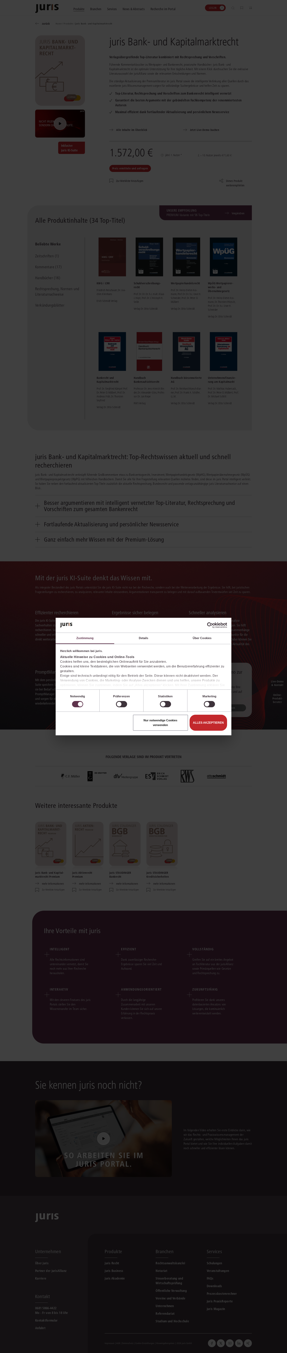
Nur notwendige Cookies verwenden (160, 723)
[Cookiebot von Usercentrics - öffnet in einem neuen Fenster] (210, 625)
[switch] (121, 704)
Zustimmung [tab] (85, 638)
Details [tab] (143, 638)
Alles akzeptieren (208, 722)
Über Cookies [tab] (202, 638)
